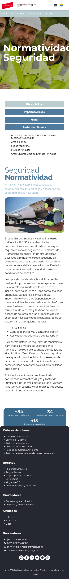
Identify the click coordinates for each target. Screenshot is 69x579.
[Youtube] (37, 557)
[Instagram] (21, 557)
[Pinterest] (42, 557)
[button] (55, 5)
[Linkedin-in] (32, 557)
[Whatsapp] (47, 557)
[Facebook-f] (26, 557)
